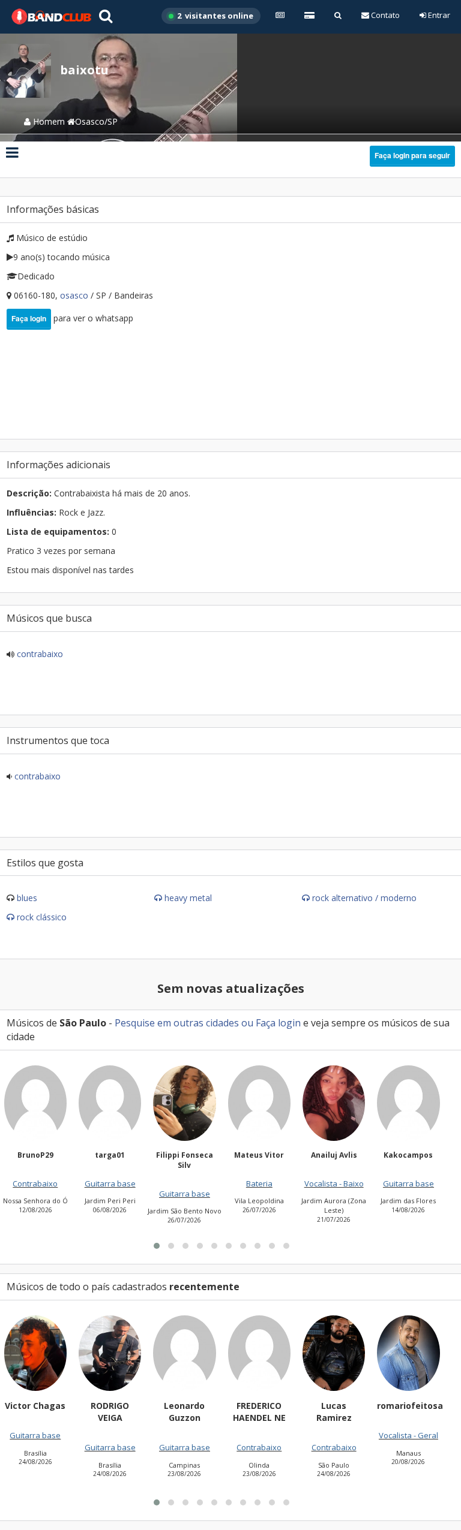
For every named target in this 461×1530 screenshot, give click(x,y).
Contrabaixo (38, 653)
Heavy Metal (188, 897)
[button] (156, 1246)
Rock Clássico (42, 917)
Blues (27, 897)
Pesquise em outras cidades (177, 1022)
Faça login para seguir (412, 155)
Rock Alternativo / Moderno (364, 897)
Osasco (75, 295)
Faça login (28, 318)
